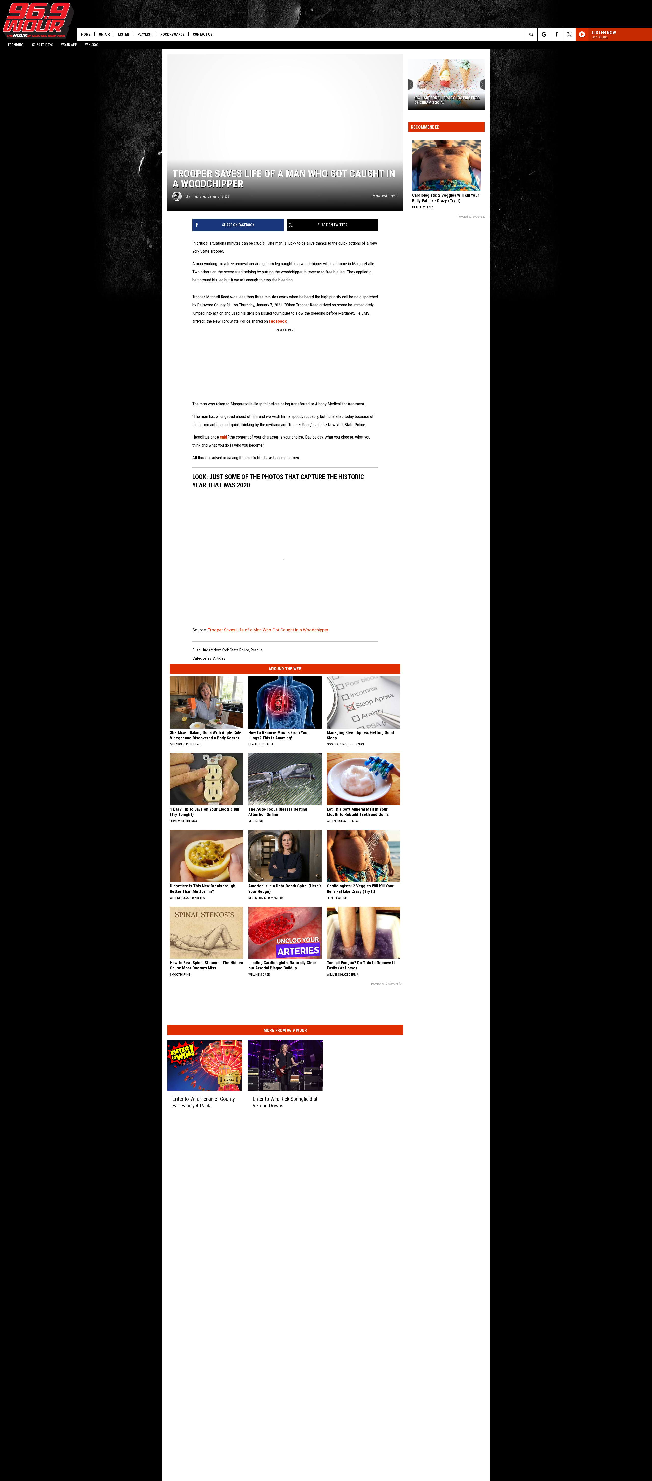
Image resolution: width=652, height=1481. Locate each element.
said (224, 437)
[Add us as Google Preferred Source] (544, 34)
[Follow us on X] (569, 34)
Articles (219, 658)
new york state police (231, 650)
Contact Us (202, 34)
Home (85, 34)
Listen (123, 34)
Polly (187, 196)
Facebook (278, 321)
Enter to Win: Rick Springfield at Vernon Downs (285, 1102)
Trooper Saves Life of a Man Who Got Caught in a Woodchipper (268, 629)
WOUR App (69, 45)
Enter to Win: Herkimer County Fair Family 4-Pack (203, 1102)
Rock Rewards (172, 34)
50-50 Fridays (42, 45)
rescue (257, 650)
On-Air (104, 34)
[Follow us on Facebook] (556, 34)
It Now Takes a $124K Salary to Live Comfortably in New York (445, 100)
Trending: (16, 45)
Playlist (145, 34)
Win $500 (92, 45)
